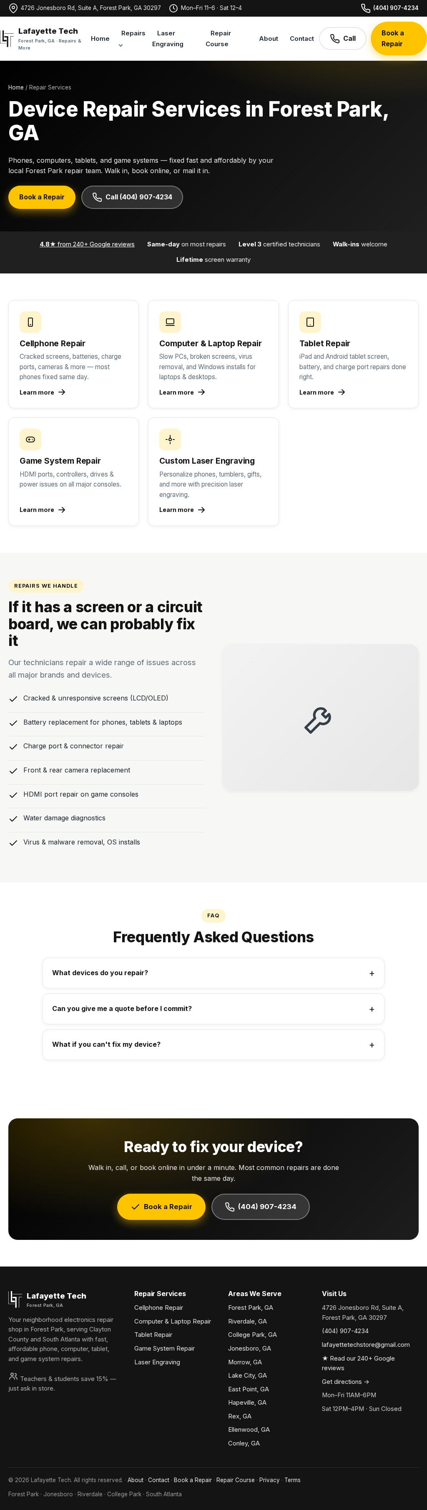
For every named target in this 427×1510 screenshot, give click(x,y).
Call (349, 38)
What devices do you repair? (100, 973)
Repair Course (218, 38)
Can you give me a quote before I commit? (122, 1008)
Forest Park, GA (250, 1307)
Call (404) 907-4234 (138, 197)
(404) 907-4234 (396, 8)
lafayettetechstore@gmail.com (366, 1345)
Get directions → (345, 1382)
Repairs (133, 33)
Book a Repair (393, 38)
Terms (292, 1480)
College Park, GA (252, 1335)
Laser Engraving (167, 38)
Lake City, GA (247, 1375)
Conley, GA (244, 1443)
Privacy (269, 1480)
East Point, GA (248, 1389)
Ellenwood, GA (249, 1429)
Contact (302, 38)
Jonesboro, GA (249, 1348)
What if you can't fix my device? (106, 1044)
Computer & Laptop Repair (172, 1321)
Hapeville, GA (247, 1402)
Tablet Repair (153, 1335)
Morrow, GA (245, 1362)
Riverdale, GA (247, 1321)
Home (100, 38)
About (268, 38)
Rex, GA (239, 1416)
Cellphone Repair (158, 1307)
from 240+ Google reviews (87, 244)
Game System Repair (164, 1348)
